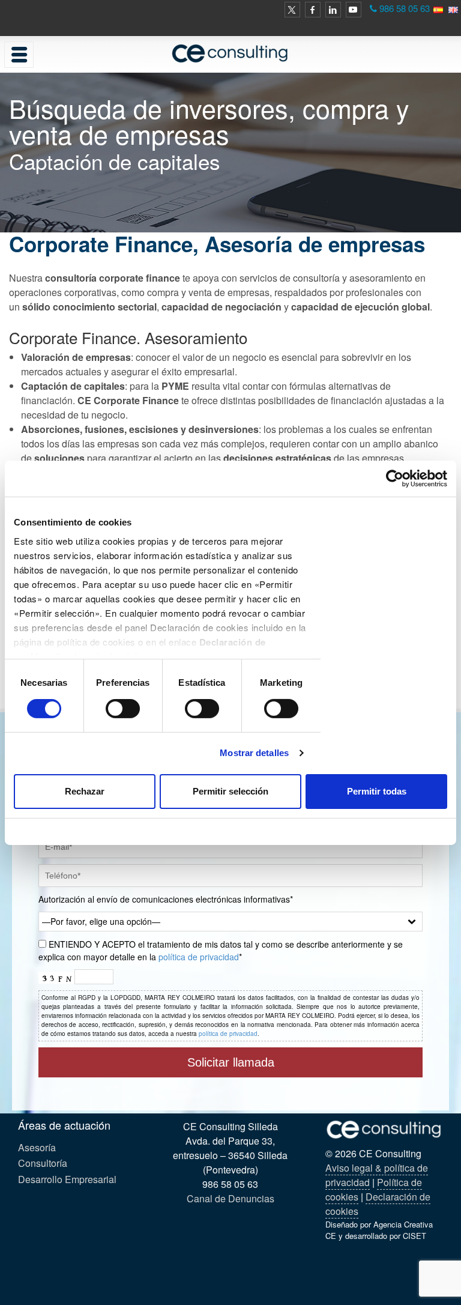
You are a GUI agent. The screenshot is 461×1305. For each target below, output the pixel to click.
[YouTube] (353, 9)
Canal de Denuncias (230, 1198)
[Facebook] (313, 9)
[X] (292, 9)
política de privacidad (198, 957)
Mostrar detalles (254, 753)
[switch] (123, 708)
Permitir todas (376, 791)
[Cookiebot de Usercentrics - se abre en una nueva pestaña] (394, 478)
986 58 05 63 (404, 8)
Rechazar (84, 791)
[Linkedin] (333, 9)
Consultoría (42, 1163)
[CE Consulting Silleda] (230, 53)
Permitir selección (230, 791)
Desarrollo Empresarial (67, 1179)
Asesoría (37, 1147)
